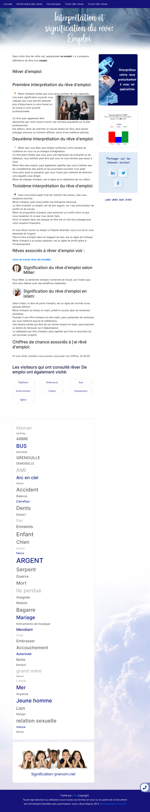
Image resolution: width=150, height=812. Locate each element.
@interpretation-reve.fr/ (112, 803)
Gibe (74, 795)
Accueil (8, 4)
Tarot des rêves (74, 4)
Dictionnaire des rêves (29, 4)
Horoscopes (54, 4)
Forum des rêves (97, 4)
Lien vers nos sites (118, 199)
